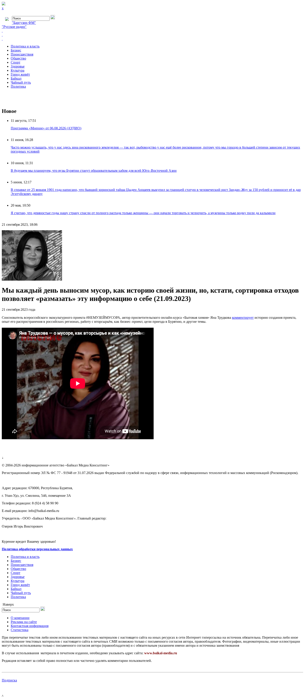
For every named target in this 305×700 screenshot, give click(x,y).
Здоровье (18, 66)
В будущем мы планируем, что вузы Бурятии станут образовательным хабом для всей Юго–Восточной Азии (94, 170)
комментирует (243, 317)
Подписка (9, 680)
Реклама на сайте (24, 622)
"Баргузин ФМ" (24, 23)
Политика (18, 86)
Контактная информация (29, 626)
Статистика (19, 630)
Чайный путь (21, 82)
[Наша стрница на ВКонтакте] (152, 31)
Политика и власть (25, 46)
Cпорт (15, 62)
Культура (17, 70)
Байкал (16, 78)
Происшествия (22, 54)
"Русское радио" (14, 27)
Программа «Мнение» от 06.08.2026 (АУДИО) (46, 128)
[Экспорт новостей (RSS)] (152, 35)
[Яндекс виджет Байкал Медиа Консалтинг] (152, 39)
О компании (20, 618)
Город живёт (20, 74)
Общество (18, 58)
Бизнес (16, 50)
